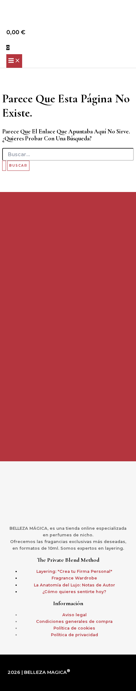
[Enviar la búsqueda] (4, 166)
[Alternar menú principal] (14, 60)
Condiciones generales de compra (74, 621)
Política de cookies (74, 628)
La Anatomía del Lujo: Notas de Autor (74, 585)
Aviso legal (74, 614)
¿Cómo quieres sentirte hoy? (74, 591)
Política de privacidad (74, 634)
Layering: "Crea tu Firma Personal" (74, 571)
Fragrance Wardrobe (74, 578)
